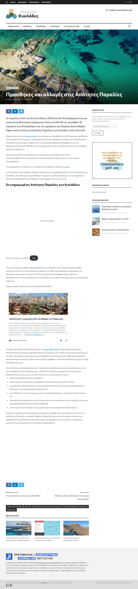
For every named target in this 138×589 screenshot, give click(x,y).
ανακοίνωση (31, 136)
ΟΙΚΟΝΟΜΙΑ (41, 26)
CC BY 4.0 (44, 582)
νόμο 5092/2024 (51, 349)
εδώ (67, 167)
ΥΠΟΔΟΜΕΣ (55, 26)
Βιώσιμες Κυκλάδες (14, 99)
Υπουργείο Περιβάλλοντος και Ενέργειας (75, 506)
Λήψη (34, 258)
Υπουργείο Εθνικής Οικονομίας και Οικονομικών (46, 506)
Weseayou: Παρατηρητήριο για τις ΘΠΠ (115, 219)
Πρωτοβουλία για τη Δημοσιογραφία (47, 563)
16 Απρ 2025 (123, 213)
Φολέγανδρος (11, 510)
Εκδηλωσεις (22, 2)
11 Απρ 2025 (122, 222)
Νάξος (27, 506)
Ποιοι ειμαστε (34, 2)
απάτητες (10, 506)
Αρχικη (12, 2)
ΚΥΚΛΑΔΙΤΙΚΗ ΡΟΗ (72, 26)
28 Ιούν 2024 (28, 99)
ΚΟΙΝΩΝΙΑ (27, 26)
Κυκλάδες (19, 506)
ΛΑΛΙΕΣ (87, 26)
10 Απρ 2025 (123, 233)
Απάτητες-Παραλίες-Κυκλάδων (17, 258)
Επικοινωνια (46, 2)
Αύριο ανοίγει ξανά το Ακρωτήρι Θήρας (115, 230)
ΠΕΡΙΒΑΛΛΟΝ (13, 26)
